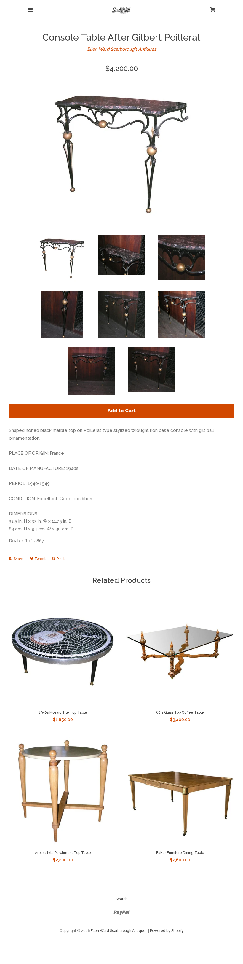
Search (121, 899)
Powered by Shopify (167, 931)
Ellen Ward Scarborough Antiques (121, 49)
